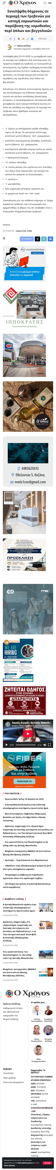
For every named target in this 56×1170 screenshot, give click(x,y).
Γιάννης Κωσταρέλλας (37, 1020)
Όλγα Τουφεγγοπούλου (38, 1060)
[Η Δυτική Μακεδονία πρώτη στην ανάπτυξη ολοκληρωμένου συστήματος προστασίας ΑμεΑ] (46, 907)
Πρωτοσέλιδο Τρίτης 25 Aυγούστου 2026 (24, 799)
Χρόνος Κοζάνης (24, 46)
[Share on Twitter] (19, 38)
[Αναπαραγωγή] (6, 744)
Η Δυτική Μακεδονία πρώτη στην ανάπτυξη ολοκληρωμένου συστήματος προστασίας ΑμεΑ (19, 907)
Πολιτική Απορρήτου (25, 1163)
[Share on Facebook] (14, 38)
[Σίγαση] (44, 744)
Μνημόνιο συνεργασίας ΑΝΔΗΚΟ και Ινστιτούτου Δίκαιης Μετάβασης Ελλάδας (19, 972)
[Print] (32, 38)
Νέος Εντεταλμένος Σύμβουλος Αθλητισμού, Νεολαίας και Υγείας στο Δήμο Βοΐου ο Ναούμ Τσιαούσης (24, 817)
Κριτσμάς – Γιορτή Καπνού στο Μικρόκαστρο (26, 860)
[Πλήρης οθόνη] (49, 744)
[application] (28, 733)
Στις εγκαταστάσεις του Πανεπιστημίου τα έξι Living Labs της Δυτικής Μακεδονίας (18, 955)
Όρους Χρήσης (9, 1165)
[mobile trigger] (5, 3)
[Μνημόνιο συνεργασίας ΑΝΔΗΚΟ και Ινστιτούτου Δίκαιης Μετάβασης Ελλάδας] (46, 972)
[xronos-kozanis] (23, 3)
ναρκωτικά (21, 231)
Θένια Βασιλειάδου (36, 1040)
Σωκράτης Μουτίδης (48, 1020)
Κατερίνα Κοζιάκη (48, 1040)
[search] (45, 3)
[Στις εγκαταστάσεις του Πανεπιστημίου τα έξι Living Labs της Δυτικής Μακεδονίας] (46, 954)
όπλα (29, 231)
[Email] (23, 38)
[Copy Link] (28, 38)
